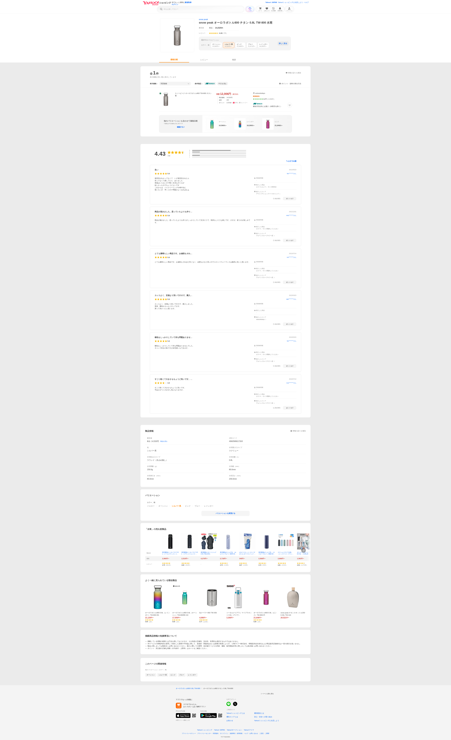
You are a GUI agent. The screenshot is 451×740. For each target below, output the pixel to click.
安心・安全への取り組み (263, 717)
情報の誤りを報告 (299, 431)
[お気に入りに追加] (289, 105)
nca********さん (291, 383)
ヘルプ (306, 2)
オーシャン (151, 675)
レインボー (192, 675)
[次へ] (303, 550)
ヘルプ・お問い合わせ (251, 733)
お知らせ (229, 720)
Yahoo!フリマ (249, 730)
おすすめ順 (292, 161)
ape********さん (291, 299)
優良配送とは (259, 713)
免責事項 (232, 733)
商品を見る (163, 441)
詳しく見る (283, 43)
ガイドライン (224, 733)
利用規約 (215, 733)
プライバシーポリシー (189, 733)
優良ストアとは (232, 717)
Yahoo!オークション (234, 730)
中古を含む (222, 84)
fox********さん (291, 173)
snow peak (203, 19)
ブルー (181, 675)
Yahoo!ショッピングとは (235, 713)
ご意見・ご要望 (264, 733)
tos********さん (291, 341)
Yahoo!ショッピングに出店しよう (290, 2)
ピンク (173, 675)
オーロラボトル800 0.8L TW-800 (188, 688)
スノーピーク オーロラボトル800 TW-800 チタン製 (193, 94)
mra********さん (291, 215)
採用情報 (239, 733)
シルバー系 (163, 675)
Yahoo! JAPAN (271, 2)
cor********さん (291, 257)
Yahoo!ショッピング (204, 730)
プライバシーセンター (204, 733)
